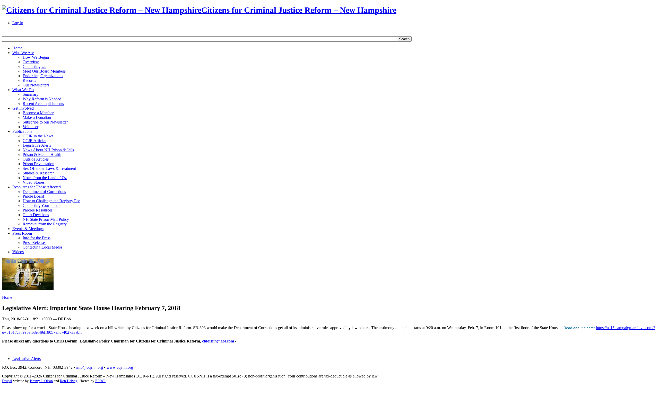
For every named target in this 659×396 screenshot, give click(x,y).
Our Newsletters (36, 85)
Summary (30, 94)
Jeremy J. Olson (41, 381)
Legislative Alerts (37, 145)
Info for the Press (36, 238)
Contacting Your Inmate (42, 205)
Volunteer (30, 127)
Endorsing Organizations (43, 76)
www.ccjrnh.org (120, 367)
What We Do (23, 89)
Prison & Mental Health (42, 154)
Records (29, 80)
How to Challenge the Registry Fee (51, 201)
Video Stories (34, 182)
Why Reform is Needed (42, 99)
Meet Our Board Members (44, 71)
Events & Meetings (28, 228)
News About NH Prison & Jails (48, 150)
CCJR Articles (34, 140)
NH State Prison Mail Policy (46, 219)
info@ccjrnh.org (89, 367)
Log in (17, 23)
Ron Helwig (68, 381)
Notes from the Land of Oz (45, 177)
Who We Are (23, 52)
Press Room (22, 233)
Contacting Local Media (42, 247)
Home (17, 48)
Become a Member (38, 113)
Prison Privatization (38, 164)
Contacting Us (34, 66)
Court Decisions (36, 215)
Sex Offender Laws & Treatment (49, 168)
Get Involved (23, 108)
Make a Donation (37, 117)
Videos (18, 252)
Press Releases (34, 242)
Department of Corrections (44, 191)
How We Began (36, 57)
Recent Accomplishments (43, 103)
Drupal (7, 381)
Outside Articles (36, 159)
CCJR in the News (38, 136)
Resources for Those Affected (36, 187)
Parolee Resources (38, 210)
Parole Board (33, 196)
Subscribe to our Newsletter (45, 122)
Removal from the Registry (45, 224)
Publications (22, 131)
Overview (31, 62)
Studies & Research (39, 173)
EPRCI (100, 381)
